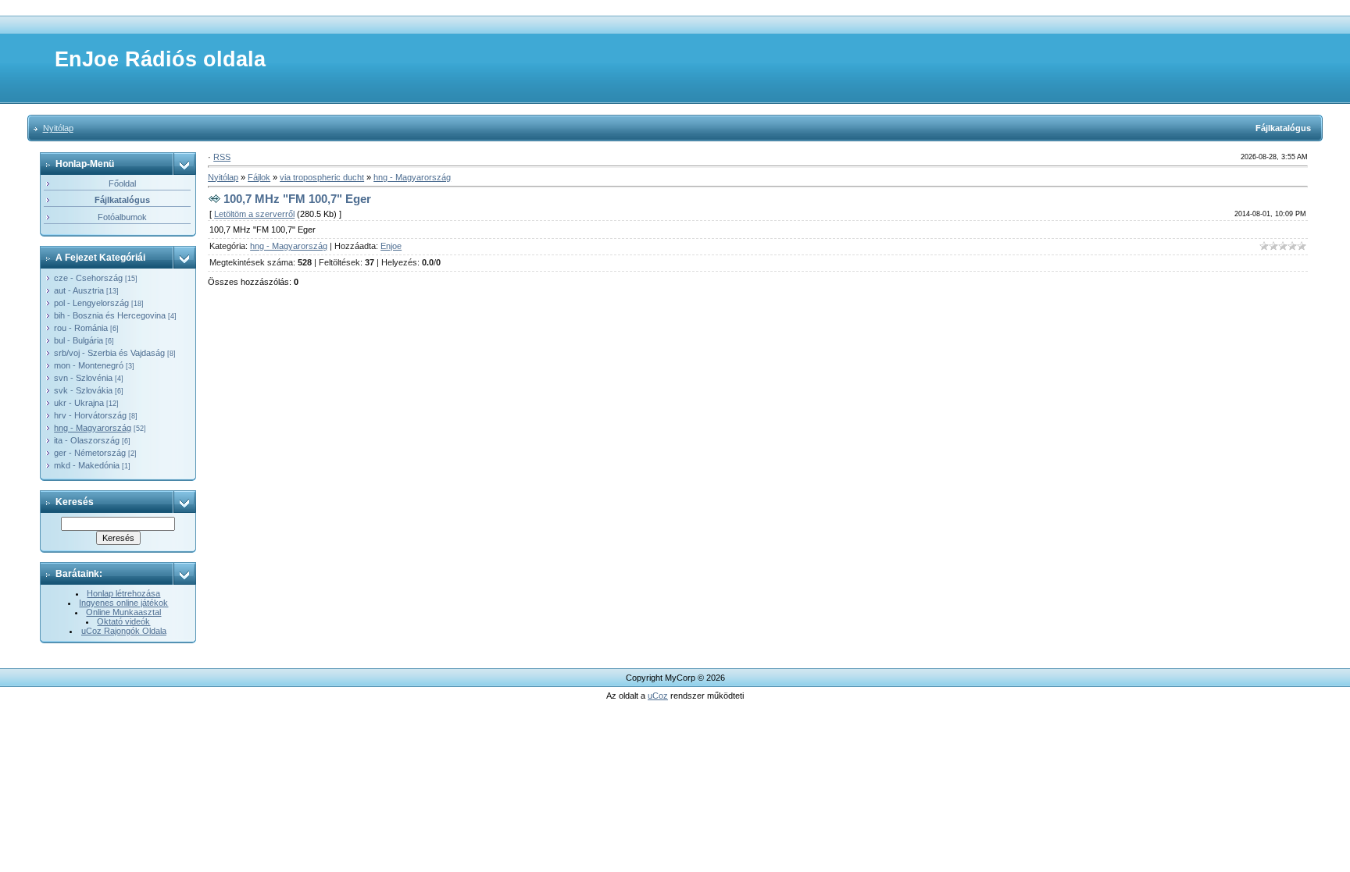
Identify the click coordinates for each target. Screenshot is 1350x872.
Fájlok (259, 177)
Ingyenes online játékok (123, 602)
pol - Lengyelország (91, 303)
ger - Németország (90, 452)
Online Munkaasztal (123, 612)
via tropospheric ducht (322, 177)
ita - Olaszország (87, 440)
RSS (221, 157)
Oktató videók (123, 621)
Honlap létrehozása (123, 593)
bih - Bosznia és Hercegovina (110, 315)
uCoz (658, 695)
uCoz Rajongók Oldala (123, 630)
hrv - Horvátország (90, 415)
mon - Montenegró (88, 365)
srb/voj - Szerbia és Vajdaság (109, 353)
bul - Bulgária (78, 340)
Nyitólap (58, 128)
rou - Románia (81, 328)
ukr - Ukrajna (79, 403)
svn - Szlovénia (83, 378)
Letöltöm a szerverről (254, 214)
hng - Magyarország (92, 427)
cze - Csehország (88, 278)
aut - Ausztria (79, 290)
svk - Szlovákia (83, 390)
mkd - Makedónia (87, 465)
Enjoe (391, 246)
